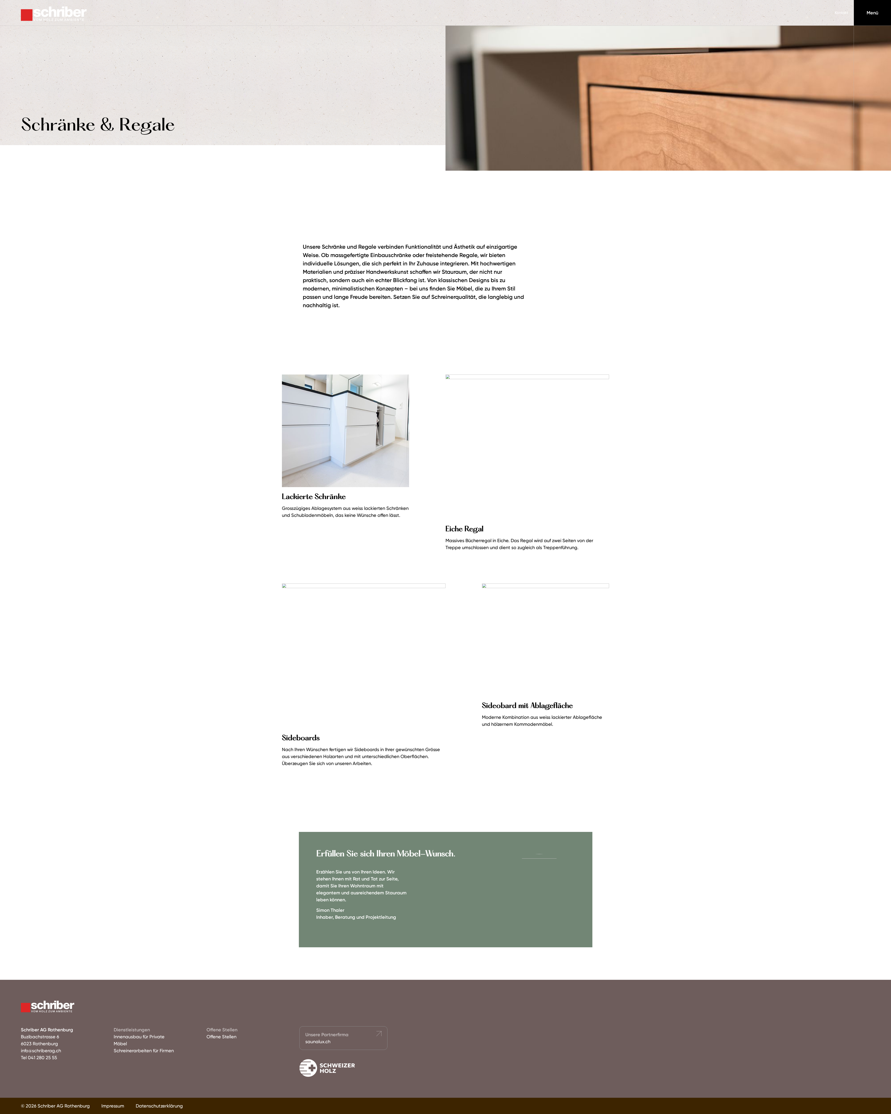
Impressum (112, 1106)
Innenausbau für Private (139, 1036)
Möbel (120, 1043)
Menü (872, 13)
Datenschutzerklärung (159, 1106)
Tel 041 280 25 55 (39, 1057)
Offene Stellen (221, 1036)
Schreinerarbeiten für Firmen (144, 1050)
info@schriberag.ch (41, 1050)
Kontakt (841, 12)
